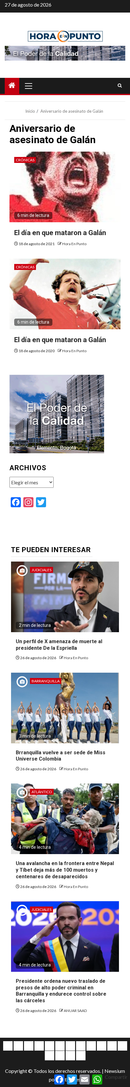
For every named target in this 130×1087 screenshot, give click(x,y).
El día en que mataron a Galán (60, 233)
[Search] (120, 86)
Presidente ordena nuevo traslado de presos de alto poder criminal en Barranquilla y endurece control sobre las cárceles (61, 991)
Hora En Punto (74, 243)
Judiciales (41, 570)
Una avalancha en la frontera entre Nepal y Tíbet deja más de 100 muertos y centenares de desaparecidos (65, 870)
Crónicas (25, 160)
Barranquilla (46, 681)
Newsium (114, 1071)
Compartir (116, 1077)
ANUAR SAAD (75, 1010)
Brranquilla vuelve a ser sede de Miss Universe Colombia (60, 756)
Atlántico (42, 791)
